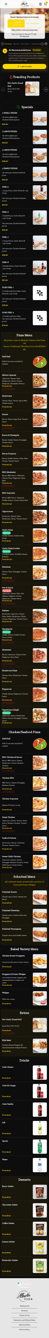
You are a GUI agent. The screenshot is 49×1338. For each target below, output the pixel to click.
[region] (24, 89)
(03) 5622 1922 (24, 36)
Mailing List (24, 1306)
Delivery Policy (24, 1325)
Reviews (24, 1311)
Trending (8, 44)
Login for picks (26, 66)
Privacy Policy (24, 1329)
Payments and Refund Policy (24, 1320)
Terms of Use (24, 1315)
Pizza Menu (25, 44)
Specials (16, 44)
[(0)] (46, 43)
